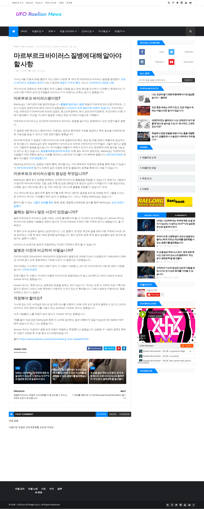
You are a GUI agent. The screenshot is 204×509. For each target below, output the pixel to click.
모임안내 (29, 3)
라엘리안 (36, 31)
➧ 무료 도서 (146, 178)
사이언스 (30, 46)
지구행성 (103, 31)
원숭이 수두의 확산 (70, 82)
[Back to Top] (193, 505)
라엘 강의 (20, 488)
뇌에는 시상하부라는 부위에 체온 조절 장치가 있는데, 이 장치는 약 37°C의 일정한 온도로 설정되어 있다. (32, 376)
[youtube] (186, 3)
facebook (125, 414)
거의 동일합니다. (38, 158)
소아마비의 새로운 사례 (101, 82)
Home (16, 46)
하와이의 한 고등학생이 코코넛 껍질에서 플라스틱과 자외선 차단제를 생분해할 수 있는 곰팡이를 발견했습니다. (69, 374)
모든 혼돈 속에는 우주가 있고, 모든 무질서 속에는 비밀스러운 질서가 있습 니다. (172, 109)
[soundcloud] (190, 3)
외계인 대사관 (50, 3)
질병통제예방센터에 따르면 (55, 151)
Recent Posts (152, 215)
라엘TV (118, 31)
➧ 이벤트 (144, 189)
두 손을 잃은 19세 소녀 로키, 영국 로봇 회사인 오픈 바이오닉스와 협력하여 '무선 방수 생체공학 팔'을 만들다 (107, 376)
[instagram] (181, 3)
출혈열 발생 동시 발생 (72, 104)
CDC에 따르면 (29, 269)
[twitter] (177, 3)
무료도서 (38, 3)
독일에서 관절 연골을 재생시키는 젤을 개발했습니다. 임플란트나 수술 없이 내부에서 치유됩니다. (173, 136)
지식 (51, 488)
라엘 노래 (33, 488)
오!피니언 (87, 31)
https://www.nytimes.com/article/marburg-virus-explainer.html (54, 339)
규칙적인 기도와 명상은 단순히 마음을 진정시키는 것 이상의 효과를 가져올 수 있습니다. (176, 271)
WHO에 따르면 (114, 154)
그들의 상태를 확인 (43, 202)
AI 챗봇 (69, 3)
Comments (181, 215)
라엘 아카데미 (67, 31)
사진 (43, 488)
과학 (50, 31)
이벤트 (61, 3)
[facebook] (173, 3)
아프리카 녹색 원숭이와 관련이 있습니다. (89, 107)
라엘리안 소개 (17, 3)
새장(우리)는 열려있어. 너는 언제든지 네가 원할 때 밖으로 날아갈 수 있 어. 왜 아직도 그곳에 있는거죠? (173, 123)
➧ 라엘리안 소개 (148, 157)
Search (188, 80)
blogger (101, 414)
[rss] (169, 3)
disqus (112, 414)
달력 (60, 488)
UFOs (24, 31)
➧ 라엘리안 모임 (148, 167)
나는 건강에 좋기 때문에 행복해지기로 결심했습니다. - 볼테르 (173, 96)
